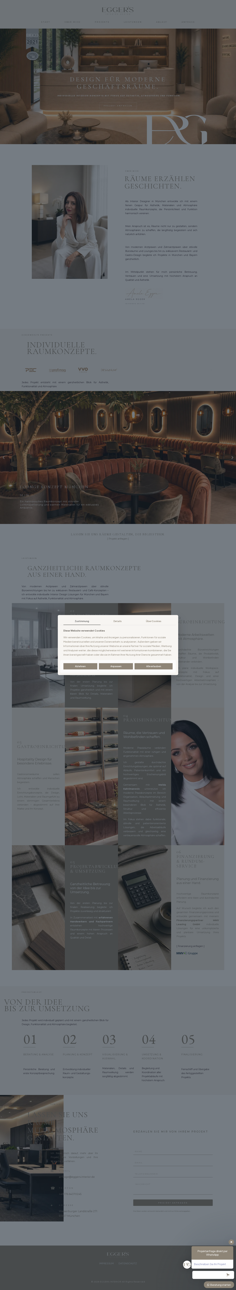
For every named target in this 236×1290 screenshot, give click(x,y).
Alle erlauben (153, 666)
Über (153, 621)
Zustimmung (82, 621)
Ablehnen (80, 666)
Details (118, 621)
